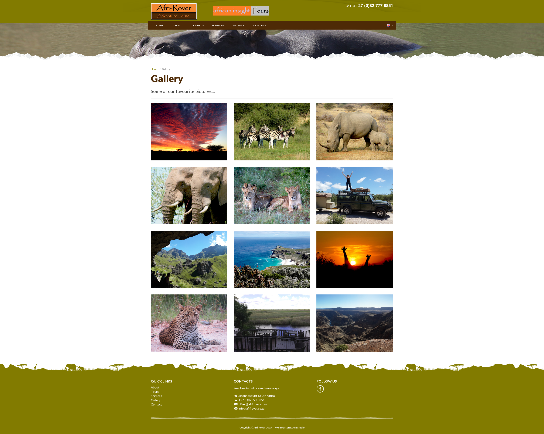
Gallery (238, 25)
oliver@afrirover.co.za (253, 404)
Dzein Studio (297, 427)
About (177, 25)
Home (159, 25)
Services (217, 25)
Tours (195, 25)
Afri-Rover (174, 11)
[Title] (189, 131)
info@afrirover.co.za (252, 408)
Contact (260, 25)
